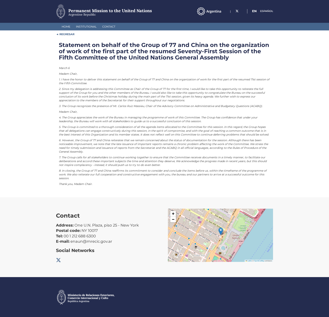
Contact (108, 26)
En (254, 11)
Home (66, 26)
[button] (220, 231)
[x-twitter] (237, 11)
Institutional (86, 26)
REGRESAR (66, 34)
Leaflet (249, 261)
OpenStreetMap (259, 261)
